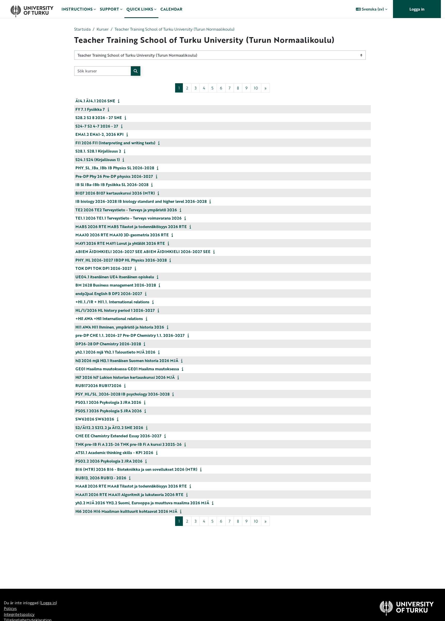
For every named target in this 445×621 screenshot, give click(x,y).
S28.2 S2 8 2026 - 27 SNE (98, 117)
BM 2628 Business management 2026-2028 (115, 285)
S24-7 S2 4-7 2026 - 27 (96, 126)
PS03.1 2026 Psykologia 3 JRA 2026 (108, 402)
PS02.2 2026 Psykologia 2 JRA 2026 (108, 461)
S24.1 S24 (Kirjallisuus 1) (97, 159)
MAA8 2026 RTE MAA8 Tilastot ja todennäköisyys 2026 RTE (131, 486)
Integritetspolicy (19, 614)
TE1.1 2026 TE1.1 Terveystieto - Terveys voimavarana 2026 (128, 218)
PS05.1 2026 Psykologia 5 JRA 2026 (108, 411)
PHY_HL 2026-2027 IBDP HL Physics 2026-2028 (121, 260)
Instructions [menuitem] (77, 9)
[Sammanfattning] (119, 101)
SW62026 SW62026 (94, 419)
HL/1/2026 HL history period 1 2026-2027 (115, 310)
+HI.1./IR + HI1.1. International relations (112, 302)
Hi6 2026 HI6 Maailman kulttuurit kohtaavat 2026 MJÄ (126, 511)
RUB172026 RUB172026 (98, 385)
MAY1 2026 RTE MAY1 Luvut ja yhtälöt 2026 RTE (120, 243)
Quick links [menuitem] (139, 9)
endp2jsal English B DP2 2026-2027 (108, 293)
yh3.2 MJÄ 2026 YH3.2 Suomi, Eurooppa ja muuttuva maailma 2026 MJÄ (142, 503)
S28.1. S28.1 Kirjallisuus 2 (98, 151)
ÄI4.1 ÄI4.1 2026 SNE (95, 101)
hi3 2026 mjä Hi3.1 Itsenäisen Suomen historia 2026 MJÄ (126, 360)
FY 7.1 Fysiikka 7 (90, 109)
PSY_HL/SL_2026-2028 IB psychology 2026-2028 (122, 394)
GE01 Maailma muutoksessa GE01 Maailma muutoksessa (127, 369)
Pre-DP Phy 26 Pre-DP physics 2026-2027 (114, 176)
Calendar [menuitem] (171, 9)
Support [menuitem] (109, 9)
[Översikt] (31, 9)
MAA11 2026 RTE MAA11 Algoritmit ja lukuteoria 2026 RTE (129, 494)
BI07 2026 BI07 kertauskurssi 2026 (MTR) (115, 193)
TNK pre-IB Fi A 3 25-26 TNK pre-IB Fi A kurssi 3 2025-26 (128, 444)
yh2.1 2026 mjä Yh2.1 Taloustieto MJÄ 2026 (115, 352)
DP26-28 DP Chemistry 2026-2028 (108, 344)
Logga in (416, 9)
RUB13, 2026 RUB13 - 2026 (100, 478)
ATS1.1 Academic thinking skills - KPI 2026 (114, 452)
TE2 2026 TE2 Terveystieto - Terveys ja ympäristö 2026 (126, 210)
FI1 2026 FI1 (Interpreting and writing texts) (115, 143)
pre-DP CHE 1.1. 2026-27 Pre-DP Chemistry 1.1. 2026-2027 (130, 335)
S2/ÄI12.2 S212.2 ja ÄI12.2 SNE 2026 (109, 427)
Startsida (82, 29)
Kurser (103, 29)
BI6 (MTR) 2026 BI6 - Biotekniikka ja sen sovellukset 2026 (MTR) (136, 469)
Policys (10, 608)
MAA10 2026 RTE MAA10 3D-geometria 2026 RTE (122, 235)
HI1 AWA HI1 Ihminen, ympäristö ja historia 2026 (119, 327)
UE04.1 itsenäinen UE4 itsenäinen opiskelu (114, 277)
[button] (372, 9)
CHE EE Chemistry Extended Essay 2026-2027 (118, 436)
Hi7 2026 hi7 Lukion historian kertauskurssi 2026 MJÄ (125, 377)
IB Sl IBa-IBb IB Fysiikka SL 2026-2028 (111, 184)
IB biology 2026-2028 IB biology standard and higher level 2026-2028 (141, 201)
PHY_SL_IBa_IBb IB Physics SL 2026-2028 (114, 168)
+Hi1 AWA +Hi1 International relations (109, 318)
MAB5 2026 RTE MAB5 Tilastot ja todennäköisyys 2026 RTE (131, 226)
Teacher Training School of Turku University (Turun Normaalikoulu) (174, 29)
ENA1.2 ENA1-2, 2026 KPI (99, 134)
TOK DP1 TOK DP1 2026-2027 (103, 268)
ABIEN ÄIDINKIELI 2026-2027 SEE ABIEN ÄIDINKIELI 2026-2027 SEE (142, 251)
